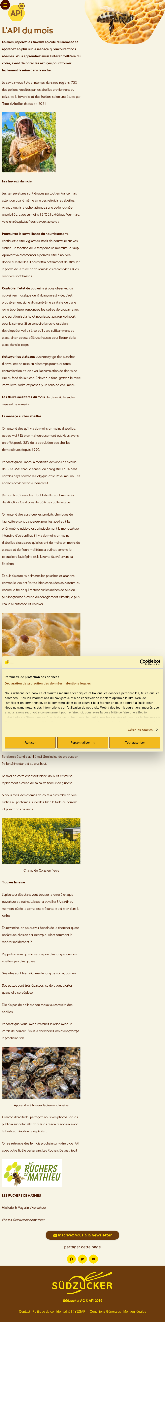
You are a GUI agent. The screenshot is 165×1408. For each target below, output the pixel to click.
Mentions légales (78, 683)
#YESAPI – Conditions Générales (97, 1311)
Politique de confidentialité (51, 1311)
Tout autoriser (135, 742)
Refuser (30, 742)
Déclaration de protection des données (34, 683)
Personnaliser (80, 742)
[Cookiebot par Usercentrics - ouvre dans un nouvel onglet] (142, 662)
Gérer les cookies (140, 730)
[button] (71, 1259)
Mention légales (134, 1311)
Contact (24, 1311)
